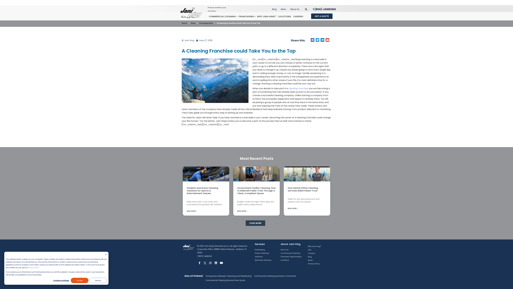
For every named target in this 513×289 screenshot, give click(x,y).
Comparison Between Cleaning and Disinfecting (228, 276)
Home (184, 23)
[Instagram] (210, 263)
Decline (98, 280)
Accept (80, 280)
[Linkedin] (215, 263)
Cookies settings (61, 280)
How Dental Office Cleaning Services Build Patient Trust (303, 189)
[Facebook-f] (199, 263)
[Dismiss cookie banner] (106, 254)
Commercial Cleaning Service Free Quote (225, 280)
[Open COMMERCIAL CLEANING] (237, 16)
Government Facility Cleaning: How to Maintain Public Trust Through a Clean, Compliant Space (256, 190)
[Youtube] (221, 263)
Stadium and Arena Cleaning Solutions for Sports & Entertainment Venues (202, 190)
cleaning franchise (298, 88)
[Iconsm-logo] (205, 263)
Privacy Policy (33, 267)
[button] (306, 9)
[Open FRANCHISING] (255, 16)
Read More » (192, 211)
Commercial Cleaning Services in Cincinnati (275, 276)
